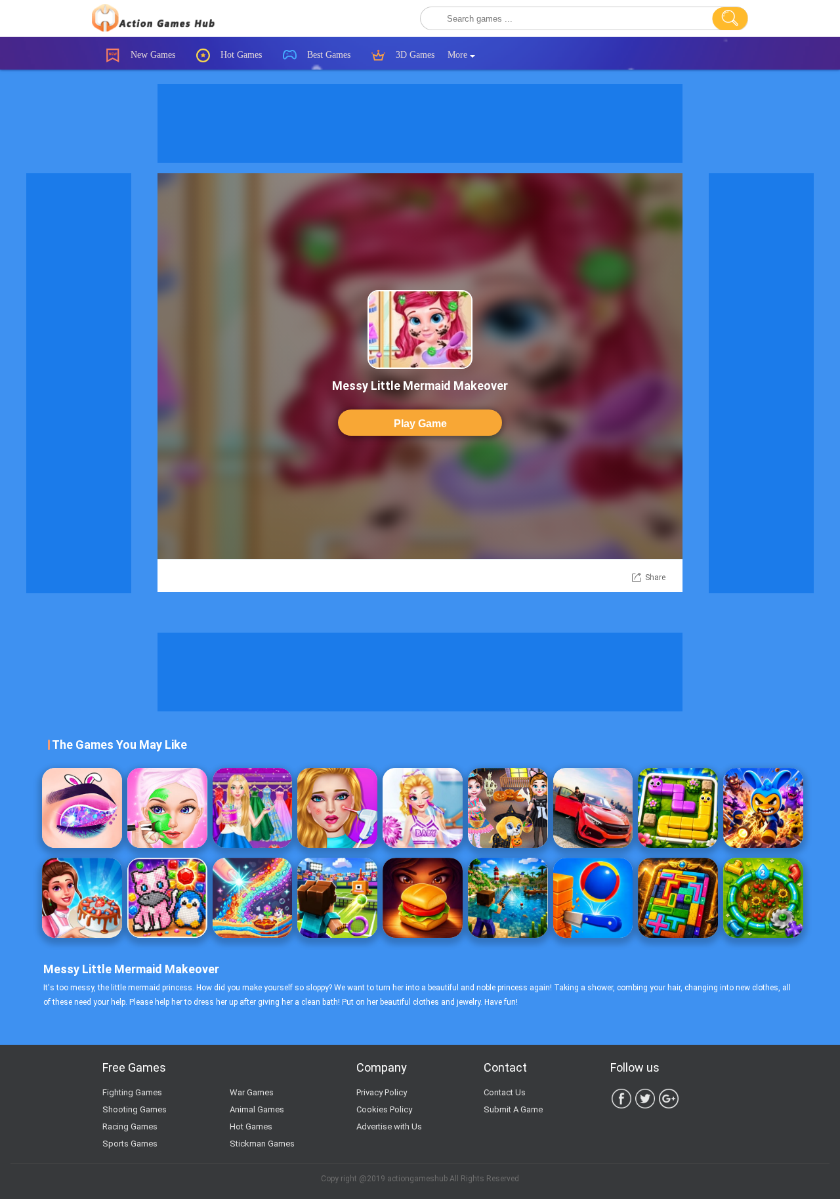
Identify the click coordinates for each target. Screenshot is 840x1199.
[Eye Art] (82, 808)
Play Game (420, 423)
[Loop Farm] (763, 898)
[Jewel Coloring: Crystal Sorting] (167, 898)
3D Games (413, 55)
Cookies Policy (384, 1109)
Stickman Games (262, 1143)
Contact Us (505, 1092)
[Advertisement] (420, 123)
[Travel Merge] (423, 898)
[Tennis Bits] (337, 898)
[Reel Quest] (508, 898)
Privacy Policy (381, 1092)
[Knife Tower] (593, 898)
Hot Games (240, 55)
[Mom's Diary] (82, 898)
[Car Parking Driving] (593, 808)
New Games (151, 55)
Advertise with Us (389, 1126)
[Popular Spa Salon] (167, 808)
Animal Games (257, 1109)
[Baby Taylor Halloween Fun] (508, 808)
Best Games (327, 55)
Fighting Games (132, 1092)
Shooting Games (134, 1109)
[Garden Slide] (678, 808)
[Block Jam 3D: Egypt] (678, 898)
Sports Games (130, 1143)
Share (655, 577)
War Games (252, 1092)
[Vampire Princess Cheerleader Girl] (423, 808)
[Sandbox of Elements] (253, 898)
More (459, 55)
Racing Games (130, 1126)
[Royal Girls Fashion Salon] (253, 808)
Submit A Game (513, 1109)
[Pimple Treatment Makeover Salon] (337, 808)
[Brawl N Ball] (763, 808)
